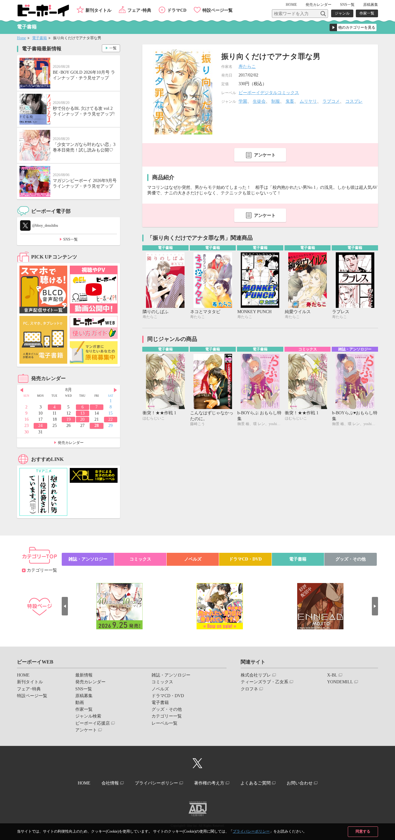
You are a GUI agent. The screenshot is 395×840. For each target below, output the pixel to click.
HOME (291, 4)
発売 (318, 4)
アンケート (265, 155)
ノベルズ (193, 559)
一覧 (113, 48)
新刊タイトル (98, 10)
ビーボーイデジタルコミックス (269, 92)
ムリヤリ (308, 101)
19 (68, 419)
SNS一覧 (347, 4)
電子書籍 (39, 38)
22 (110, 419)
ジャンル (342, 13)
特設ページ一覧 (217, 10)
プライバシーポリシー (251, 831)
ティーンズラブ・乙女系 (264, 682)
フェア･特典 (139, 10)
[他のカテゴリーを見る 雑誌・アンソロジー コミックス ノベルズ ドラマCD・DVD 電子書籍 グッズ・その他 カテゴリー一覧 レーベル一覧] (353, 27)
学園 (243, 101)
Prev (21, 390)
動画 (79, 702)
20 (82, 419)
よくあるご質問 (255, 783)
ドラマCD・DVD (245, 559)
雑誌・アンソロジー (88, 559)
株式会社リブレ (256, 675)
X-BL (332, 675)
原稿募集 (370, 4)
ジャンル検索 (88, 716)
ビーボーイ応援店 (92, 723)
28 (96, 425)
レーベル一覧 (164, 723)
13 (82, 413)
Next (115, 390)
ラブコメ (331, 101)
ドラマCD (176, 10)
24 (40, 425)
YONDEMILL (340, 682)
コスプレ (354, 101)
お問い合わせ (300, 783)
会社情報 (110, 783)
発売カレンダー (71, 443)
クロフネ (249, 689)
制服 (275, 101)
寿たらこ (247, 66)
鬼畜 (289, 101)
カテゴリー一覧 (42, 570)
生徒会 (259, 101)
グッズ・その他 (350, 559)
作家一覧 (367, 13)
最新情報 (84, 675)
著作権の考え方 (209, 783)
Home (21, 38)
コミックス (140, 559)
